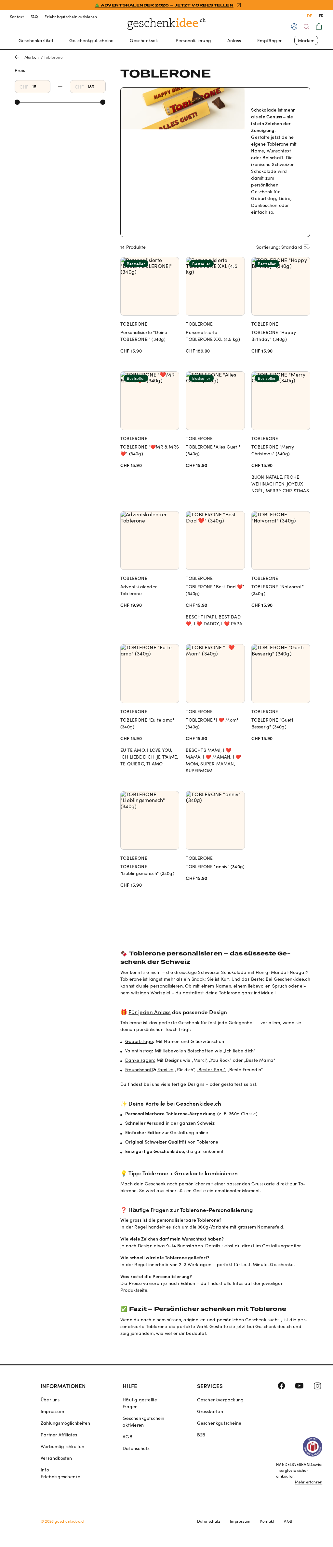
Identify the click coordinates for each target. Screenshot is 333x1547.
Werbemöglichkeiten (63, 1446)
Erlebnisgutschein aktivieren (71, 16)
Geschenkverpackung (220, 1400)
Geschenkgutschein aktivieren (143, 1421)
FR (321, 15)
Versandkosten (56, 1458)
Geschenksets (144, 40)
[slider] (17, 102)
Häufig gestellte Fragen (140, 1403)
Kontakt (17, 16)
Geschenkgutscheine (91, 40)
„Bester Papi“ (211, 1069)
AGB (127, 1436)
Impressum (52, 1411)
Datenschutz (136, 1448)
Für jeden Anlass (149, 1012)
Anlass (234, 40)
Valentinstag (138, 1051)
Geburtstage (139, 1041)
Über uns (50, 1400)
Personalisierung (193, 40)
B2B (201, 1435)
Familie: (165, 1069)
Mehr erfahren (309, 1481)
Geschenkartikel (36, 40)
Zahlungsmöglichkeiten (65, 1423)
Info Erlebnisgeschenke (60, 1473)
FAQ (34, 16)
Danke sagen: (140, 1060)
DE (309, 15)
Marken (306, 40)
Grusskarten (210, 1411)
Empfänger (269, 40)
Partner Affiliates (59, 1435)
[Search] (306, 26)
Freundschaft (139, 1069)
